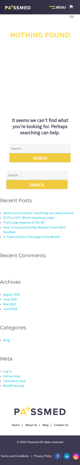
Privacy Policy (43, 456)
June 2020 (10, 299)
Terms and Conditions (15, 456)
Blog (6, 340)
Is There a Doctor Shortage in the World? (31, 237)
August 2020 (11, 294)
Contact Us (61, 425)
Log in (7, 371)
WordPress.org (13, 385)
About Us (31, 425)
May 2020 (9, 304)
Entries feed (11, 376)
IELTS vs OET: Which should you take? (29, 218)
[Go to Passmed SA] (72, 29)
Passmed (33, 442)
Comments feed (14, 381)
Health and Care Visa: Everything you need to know (38, 213)
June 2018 (10, 309)
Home (16, 425)
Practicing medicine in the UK (24, 222)
